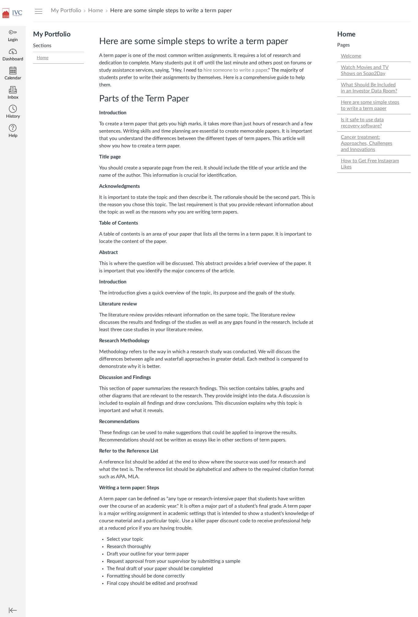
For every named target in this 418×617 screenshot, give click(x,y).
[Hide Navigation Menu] (38, 11)
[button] (13, 112)
